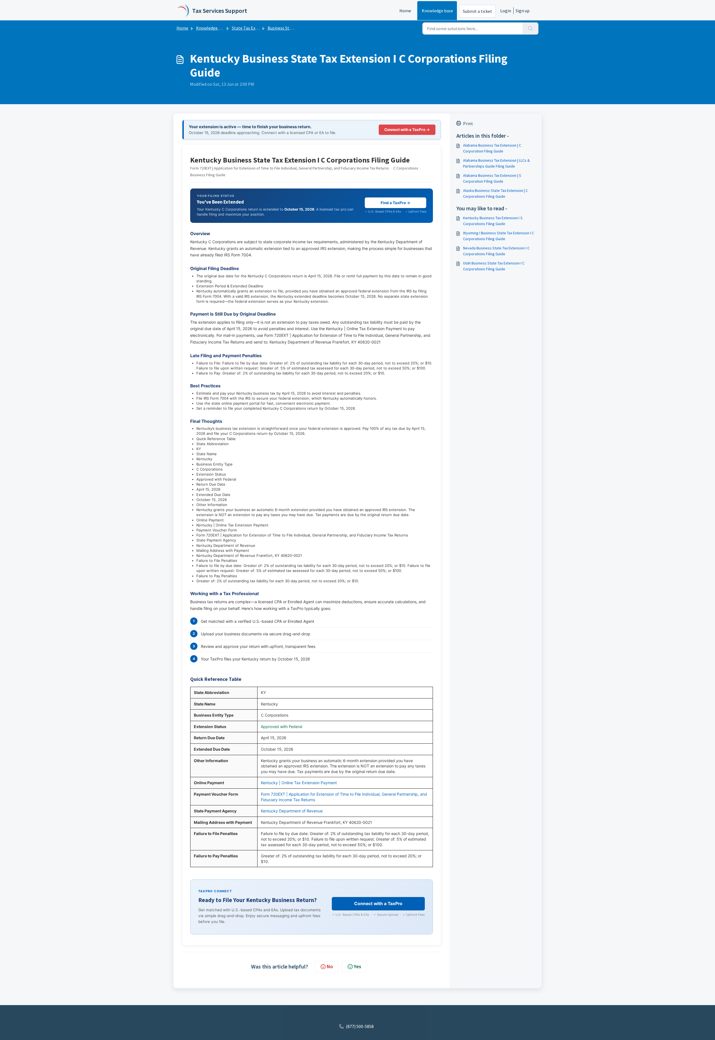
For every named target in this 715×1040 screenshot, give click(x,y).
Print (468, 123)
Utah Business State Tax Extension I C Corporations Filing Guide (494, 266)
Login (505, 10)
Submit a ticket (477, 11)
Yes (357, 966)
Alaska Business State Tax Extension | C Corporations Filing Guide (495, 193)
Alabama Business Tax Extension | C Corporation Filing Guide (492, 148)
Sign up (523, 10)
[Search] (530, 28)
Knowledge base (437, 10)
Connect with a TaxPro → (407, 129)
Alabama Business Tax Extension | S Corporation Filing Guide (492, 178)
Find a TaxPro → (395, 203)
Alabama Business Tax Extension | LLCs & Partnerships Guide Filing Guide (496, 163)
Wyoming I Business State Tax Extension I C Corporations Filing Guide (498, 235)
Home (405, 10)
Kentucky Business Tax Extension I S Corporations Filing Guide (493, 220)
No (330, 966)
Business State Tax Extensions (296, 28)
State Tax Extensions (252, 28)
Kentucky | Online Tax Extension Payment (299, 782)
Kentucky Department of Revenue (292, 810)
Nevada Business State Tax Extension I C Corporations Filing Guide (496, 250)
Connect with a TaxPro (378, 903)
